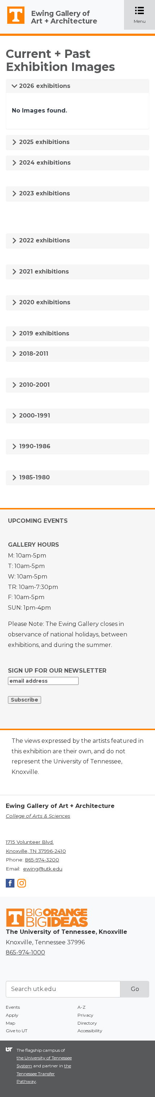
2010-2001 (33, 384)
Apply (12, 1015)
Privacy (85, 1015)
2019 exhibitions (43, 333)
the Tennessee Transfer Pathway (44, 1073)
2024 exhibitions (44, 162)
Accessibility (90, 1030)
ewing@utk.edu (42, 869)
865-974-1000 (25, 952)
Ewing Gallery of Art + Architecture (64, 17)
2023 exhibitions (43, 193)
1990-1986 (33, 446)
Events (13, 1007)
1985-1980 (33, 477)
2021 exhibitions (43, 271)
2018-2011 (32, 353)
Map (10, 1023)
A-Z (81, 1007)
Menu (144, 15)
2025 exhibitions (43, 142)
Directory (87, 1023)
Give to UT (16, 1030)
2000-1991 (33, 415)
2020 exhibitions (43, 302)
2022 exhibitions (43, 240)
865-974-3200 (42, 860)
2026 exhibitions (43, 85)
